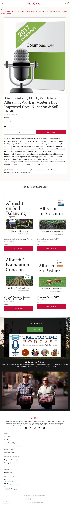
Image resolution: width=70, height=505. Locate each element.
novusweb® (39, 502)
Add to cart (19, 248)
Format (6, 117)
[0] (67, 3)
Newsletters (8, 472)
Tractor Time (35, 329)
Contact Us (7, 469)
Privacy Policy (9, 449)
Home (3, 10)
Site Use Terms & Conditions (39, 499)
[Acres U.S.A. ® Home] (33, 3)
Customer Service (10, 466)
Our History (8, 440)
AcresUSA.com (9, 437)
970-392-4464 (9, 481)
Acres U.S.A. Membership (12, 446)
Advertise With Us (10, 452)
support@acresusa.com (12, 485)
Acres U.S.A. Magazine (11, 443)
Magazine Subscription (12, 460)
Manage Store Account (11, 463)
